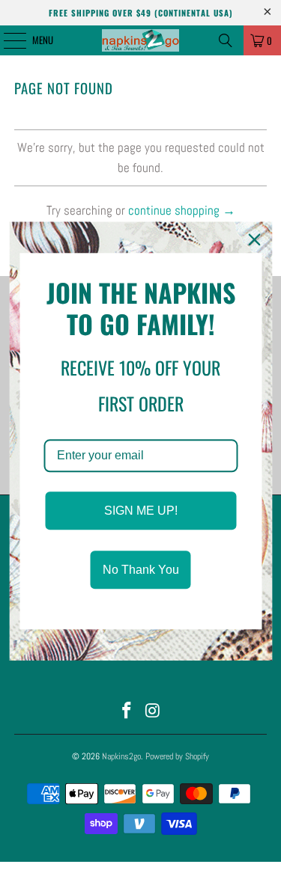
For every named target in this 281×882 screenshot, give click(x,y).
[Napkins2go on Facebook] (126, 712)
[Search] (225, 40)
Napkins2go (121, 756)
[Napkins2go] (140, 40)
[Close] (254, 239)
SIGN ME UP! (141, 510)
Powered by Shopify (177, 756)
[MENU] (6, 40)
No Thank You (141, 569)
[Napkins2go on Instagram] (153, 712)
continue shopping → (181, 210)
